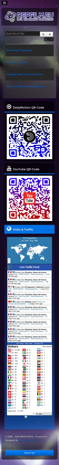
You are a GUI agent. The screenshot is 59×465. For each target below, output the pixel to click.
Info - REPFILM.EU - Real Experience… (30, 274)
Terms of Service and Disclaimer (26, 86)
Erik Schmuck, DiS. (28, 440)
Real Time (28, 343)
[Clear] (50, 34)
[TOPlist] (29, 417)
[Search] (43, 34)
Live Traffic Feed (29, 267)
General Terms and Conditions (25, 74)
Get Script (19, 343)
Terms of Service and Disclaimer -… (26, 303)
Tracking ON (38, 343)
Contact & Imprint (17, 62)
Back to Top (29, 453)
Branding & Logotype (19, 50)
